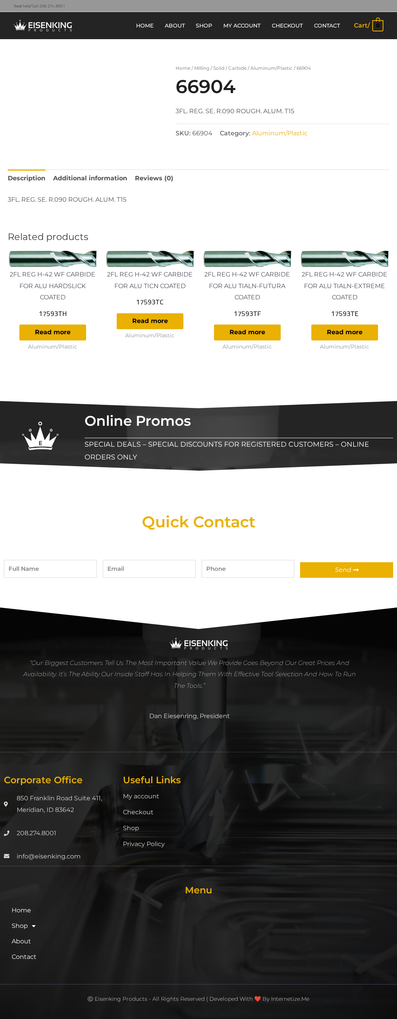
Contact (24, 956)
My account (141, 796)
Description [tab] (26, 178)
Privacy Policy (144, 844)
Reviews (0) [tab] (154, 178)
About (21, 941)
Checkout (138, 812)
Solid (218, 68)
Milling (201, 68)
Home (183, 68)
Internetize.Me (290, 998)
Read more (53, 332)
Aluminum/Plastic (271, 68)
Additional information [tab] (90, 178)
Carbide (237, 68)
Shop (131, 828)
